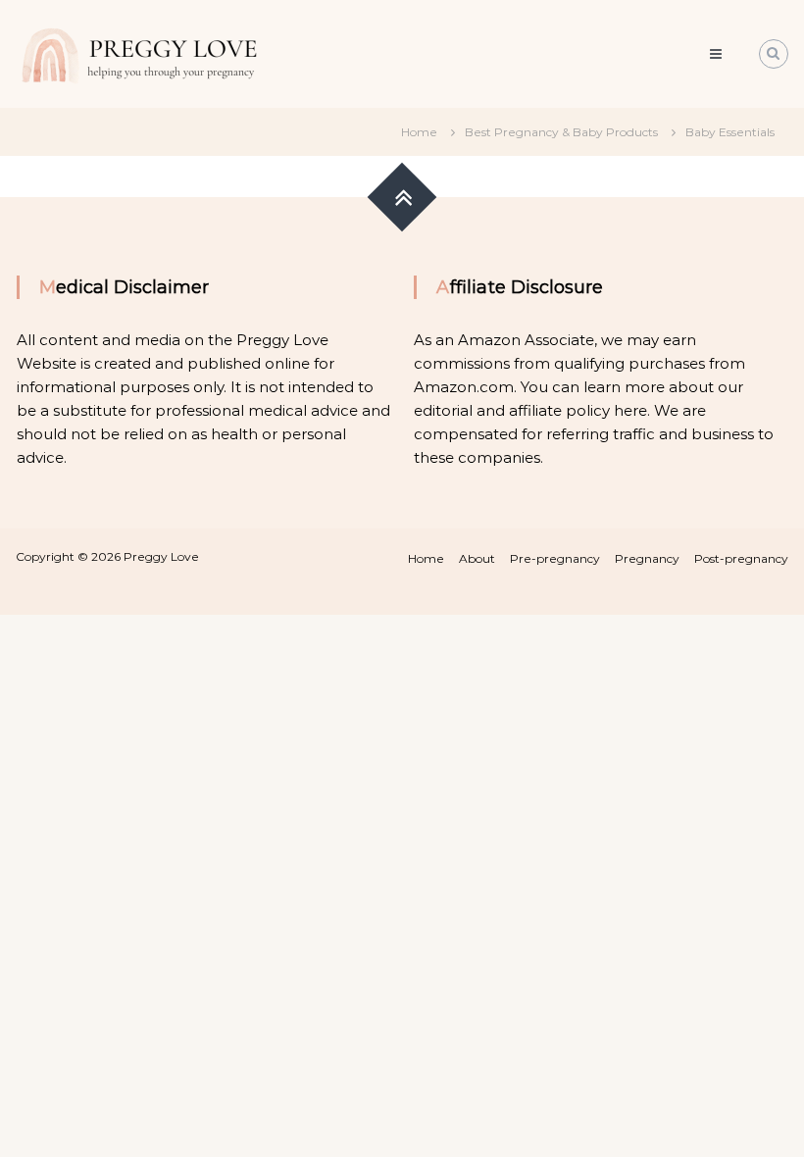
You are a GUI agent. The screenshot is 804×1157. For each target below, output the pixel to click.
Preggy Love (161, 556)
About (477, 558)
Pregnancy (647, 558)
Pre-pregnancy (555, 558)
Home (426, 558)
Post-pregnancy (741, 558)
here (630, 410)
